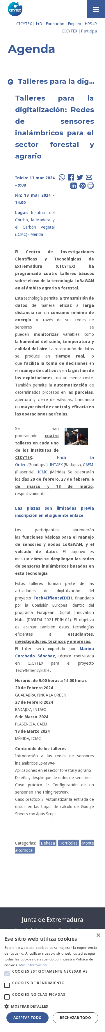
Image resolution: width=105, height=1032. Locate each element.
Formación (55, 23)
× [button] (98, 935)
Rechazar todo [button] (75, 1017)
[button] (7, 974)
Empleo (74, 23)
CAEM (88, 464)
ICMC (42, 472)
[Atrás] (12, 82)
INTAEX (57, 464)
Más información (33, 964)
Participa (89, 31)
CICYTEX (24, 23)
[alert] (52, 979)
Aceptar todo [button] (27, 1017)
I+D (39, 23)
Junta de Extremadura (52, 920)
